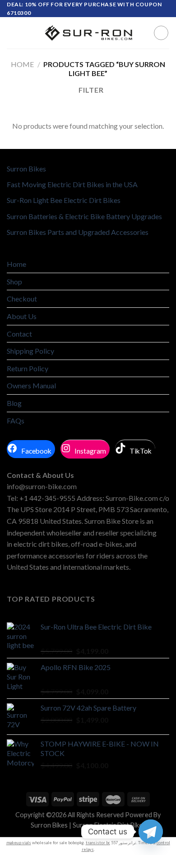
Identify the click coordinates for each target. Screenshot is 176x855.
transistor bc (98, 842)
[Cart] (161, 33)
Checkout (22, 298)
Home (22, 64)
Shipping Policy (30, 350)
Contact (19, 333)
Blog (14, 403)
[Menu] (12, 33)
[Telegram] (151, 831)
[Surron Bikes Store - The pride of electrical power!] (88, 33)
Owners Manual (31, 385)
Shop (14, 281)
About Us (22, 316)
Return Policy (27, 368)
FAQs (15, 420)
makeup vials (18, 842)
